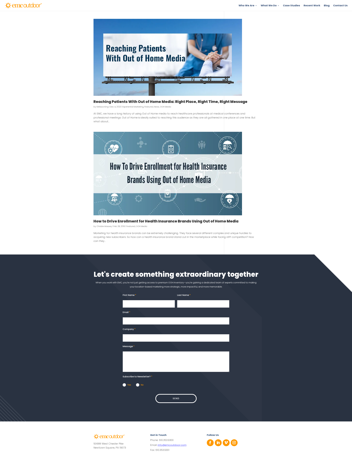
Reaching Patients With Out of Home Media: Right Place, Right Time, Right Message (170, 101)
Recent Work (312, 6)
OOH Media (165, 106)
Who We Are (246, 6)
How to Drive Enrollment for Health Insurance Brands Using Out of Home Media (166, 221)
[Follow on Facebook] (210, 442)
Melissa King (102, 106)
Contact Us (340, 6)
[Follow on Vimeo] (226, 442)
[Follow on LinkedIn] (218, 442)
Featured (148, 106)
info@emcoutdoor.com (172, 445)
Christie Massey (104, 226)
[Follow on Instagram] (234, 442)
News (156, 106)
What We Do (269, 6)
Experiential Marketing (133, 106)
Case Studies (291, 6)
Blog (327, 6)
